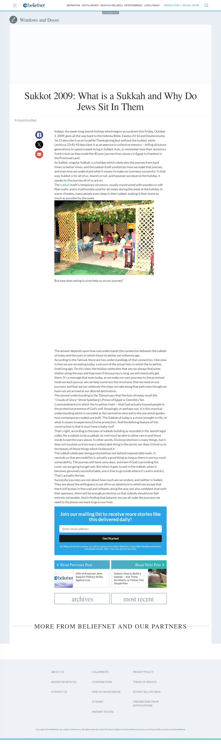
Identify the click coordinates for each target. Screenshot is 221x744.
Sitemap (97, 701)
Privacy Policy (143, 671)
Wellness (111, 5)
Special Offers (190, 5)
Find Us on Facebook (106, 691)
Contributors (102, 681)
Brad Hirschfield (27, 120)
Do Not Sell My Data (147, 691)
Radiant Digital (103, 711)
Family (152, 5)
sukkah (65, 185)
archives (82, 598)
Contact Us (59, 691)
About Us (57, 671)
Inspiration (73, 5)
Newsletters (171, 5)
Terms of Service (145, 681)
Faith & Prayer (90, 5)
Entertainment (133, 5)
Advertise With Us (63, 681)
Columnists (110, 13)
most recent (138, 598)
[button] (206, 5)
